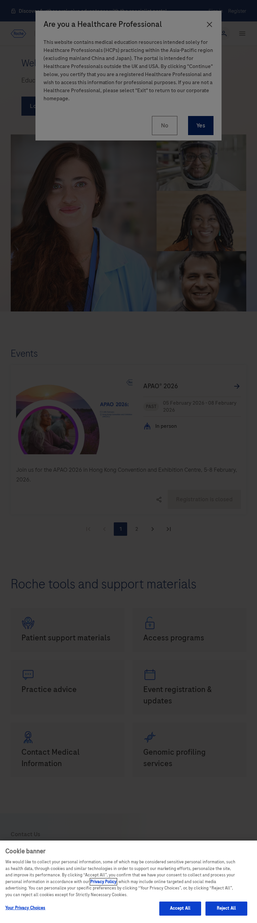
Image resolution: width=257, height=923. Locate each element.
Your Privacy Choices (25, 908)
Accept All (180, 908)
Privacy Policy (103, 882)
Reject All (226, 908)
